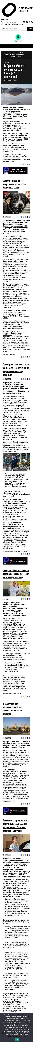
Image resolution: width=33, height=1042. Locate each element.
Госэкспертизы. (17, 328)
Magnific (13, 801)
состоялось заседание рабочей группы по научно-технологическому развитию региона (16, 504)
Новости (15, 53)
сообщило (7, 615)
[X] (27, 164)
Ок (17, 1039)
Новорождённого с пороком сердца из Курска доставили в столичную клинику (17, 573)
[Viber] (29, 164)
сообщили (7, 798)
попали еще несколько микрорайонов (16, 160)
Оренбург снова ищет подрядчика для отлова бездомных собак (14, 184)
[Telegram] (25, 164)
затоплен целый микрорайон (15, 150)
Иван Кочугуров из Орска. (16, 317)
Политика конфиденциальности (16, 1036)
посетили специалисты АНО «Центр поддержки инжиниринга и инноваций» (13, 525)
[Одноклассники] (23, 164)
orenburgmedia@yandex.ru (14, 24)
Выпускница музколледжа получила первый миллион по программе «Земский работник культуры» (16, 825)
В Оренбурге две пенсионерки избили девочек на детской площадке (13, 709)
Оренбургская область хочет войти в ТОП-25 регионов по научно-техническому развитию (16, 369)
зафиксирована (9, 860)
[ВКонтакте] (21, 164)
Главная (7, 53)
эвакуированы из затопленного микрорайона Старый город (16, 135)
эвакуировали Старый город (14, 146)
